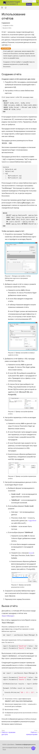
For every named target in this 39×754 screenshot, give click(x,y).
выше (31, 553)
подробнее (32, 520)
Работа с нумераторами (31, 733)
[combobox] (29, 1)
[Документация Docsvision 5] (4, 3)
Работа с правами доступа (8, 733)
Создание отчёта (8, 25)
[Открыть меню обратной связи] (33, 748)
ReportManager (8, 616)
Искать (29, 4)
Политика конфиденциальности (25, 744)
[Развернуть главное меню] (37, 3)
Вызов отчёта (7, 28)
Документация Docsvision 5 (13, 3)
